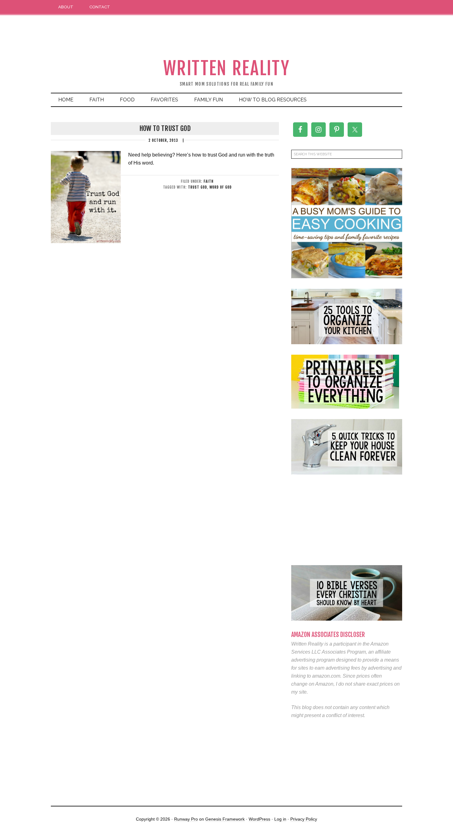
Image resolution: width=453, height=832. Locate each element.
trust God (197, 187)
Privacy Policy (303, 819)
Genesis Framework (225, 819)
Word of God (221, 187)
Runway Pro (186, 819)
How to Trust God (165, 128)
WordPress (259, 819)
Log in (280, 819)
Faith (209, 181)
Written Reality (226, 68)
